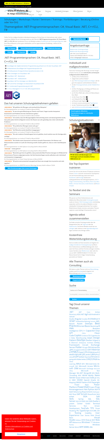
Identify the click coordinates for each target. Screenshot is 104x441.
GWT (89, 349)
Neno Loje (93, 181)
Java (92, 352)
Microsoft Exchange (86, 369)
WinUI (77, 427)
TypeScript (84, 410)
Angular (78, 319)
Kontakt (78, 436)
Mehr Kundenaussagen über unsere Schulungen (22, 168)
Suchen (74, 299)
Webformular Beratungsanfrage (79, 51)
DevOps (81, 340)
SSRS (91, 401)
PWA (85, 389)
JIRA (93, 354)
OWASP (78, 382)
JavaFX (96, 352)
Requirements (87, 392)
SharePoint (92, 394)
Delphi (89, 338)
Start (30, 11)
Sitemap (70, 436)
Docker (89, 340)
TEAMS (87, 404)
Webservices (77, 422)
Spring (80, 399)
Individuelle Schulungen (62, 11)
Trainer (76, 173)
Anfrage (29, 6)
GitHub (94, 347)
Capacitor (90, 330)
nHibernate (85, 378)
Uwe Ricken (86, 181)
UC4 (91, 411)
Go (98, 347)
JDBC (80, 354)
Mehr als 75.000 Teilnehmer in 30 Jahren (17, 3)
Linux (94, 359)
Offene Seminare (78, 11)
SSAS (83, 401)
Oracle (93, 380)
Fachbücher (72, 177)
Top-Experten (21, 52)
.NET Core (84, 312)
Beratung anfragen (78, 276)
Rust (74, 394)
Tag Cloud (62, 436)
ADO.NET (80, 314)
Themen (38, 11)
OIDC (74, 380)
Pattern (85, 382)
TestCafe (85, 408)
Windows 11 (87, 422)
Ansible (84, 319)
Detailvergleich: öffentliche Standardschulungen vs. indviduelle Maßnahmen (82, 113)
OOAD (80, 380)
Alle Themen (11, 48)
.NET (71, 312)
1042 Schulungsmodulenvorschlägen (84, 81)
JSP (76, 356)
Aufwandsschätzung (83, 321)
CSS (89, 335)
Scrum (84, 394)
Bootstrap (94, 326)
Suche (40, 15)
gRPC (72, 350)
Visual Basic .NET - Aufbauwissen (16, 78)
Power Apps (82, 385)
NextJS (78, 378)
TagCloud (85, 224)
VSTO (83, 420)
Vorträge (81, 177)
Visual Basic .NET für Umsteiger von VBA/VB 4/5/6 (21, 81)
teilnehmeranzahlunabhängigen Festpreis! (86, 107)
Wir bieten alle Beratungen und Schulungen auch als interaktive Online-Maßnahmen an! (82, 157)
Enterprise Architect (86, 343)
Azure (72, 323)
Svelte (95, 401)
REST (71, 394)
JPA (96, 354)
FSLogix (85, 347)
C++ (83, 330)
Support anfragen (78, 280)
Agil (86, 314)
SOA (85, 396)
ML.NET (80, 373)
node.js (93, 377)
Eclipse (95, 340)
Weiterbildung (94, 269)
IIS (86, 352)
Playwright (96, 382)
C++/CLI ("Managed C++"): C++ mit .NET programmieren (23, 89)
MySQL (91, 375)
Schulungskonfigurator (57, 41)
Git (89, 347)
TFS (92, 408)
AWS (97, 321)
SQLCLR (78, 401)
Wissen (89, 11)
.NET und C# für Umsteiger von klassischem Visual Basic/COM (25, 84)
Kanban (81, 357)
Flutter (78, 347)
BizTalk (81, 326)
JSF (74, 357)
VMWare (78, 420)
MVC (79, 375)
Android (95, 314)
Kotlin (95, 357)
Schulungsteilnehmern (36, 103)
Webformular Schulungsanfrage (79, 49)
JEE (83, 354)
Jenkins (88, 354)
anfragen (71, 228)
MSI (93, 373)
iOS (88, 352)
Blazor (87, 326)
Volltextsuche (73, 226)
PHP (89, 382)
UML (95, 410)
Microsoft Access (86, 366)
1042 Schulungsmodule (85, 202)
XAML (86, 426)
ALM (90, 314)
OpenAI (86, 380)
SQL (89, 399)
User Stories (85, 415)
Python (91, 389)
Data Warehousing (78, 338)
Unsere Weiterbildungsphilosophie (31, 48)
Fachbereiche (45, 41)
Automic (92, 321)
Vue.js (88, 420)
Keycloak (88, 357)
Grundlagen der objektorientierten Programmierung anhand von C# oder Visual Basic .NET (34, 66)
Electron (74, 343)
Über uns (31, 15)
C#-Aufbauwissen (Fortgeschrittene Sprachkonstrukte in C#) (25, 71)
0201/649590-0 (10, 6)
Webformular (85, 251)
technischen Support (86, 273)
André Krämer (89, 184)
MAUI (78, 363)
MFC (83, 364)
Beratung (48, 11)
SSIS (87, 401)
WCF (93, 420)
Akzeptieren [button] (21, 434)
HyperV (82, 352)
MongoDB (87, 373)
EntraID (85, 345)
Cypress (94, 335)
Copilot (77, 335)
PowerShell (83, 386)
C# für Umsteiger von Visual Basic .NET (18, 73)
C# (80, 330)
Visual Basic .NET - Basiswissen (16, 76)
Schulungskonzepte (92, 200)
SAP (78, 394)
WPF (81, 427)
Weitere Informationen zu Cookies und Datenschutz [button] (19, 428)
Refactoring (77, 392)
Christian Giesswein (79, 184)
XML (91, 427)
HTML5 (74, 352)
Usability (88, 413)
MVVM (84, 375)
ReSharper (96, 392)
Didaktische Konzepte (54, 48)
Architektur (93, 318)
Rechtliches (96, 436)
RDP (96, 389)
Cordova (85, 336)
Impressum (86, 436)
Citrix (84, 333)
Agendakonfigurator (80, 39)
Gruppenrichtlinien (80, 350)
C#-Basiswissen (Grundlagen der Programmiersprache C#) (24, 68)
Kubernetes (81, 359)
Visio (92, 415)
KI (92, 356)
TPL (77, 410)
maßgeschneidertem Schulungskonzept (80, 245)
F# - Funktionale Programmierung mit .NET (20, 86)
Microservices (91, 364)
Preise (9, 52)
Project (92, 387)
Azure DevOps (85, 323)
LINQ (88, 359)
